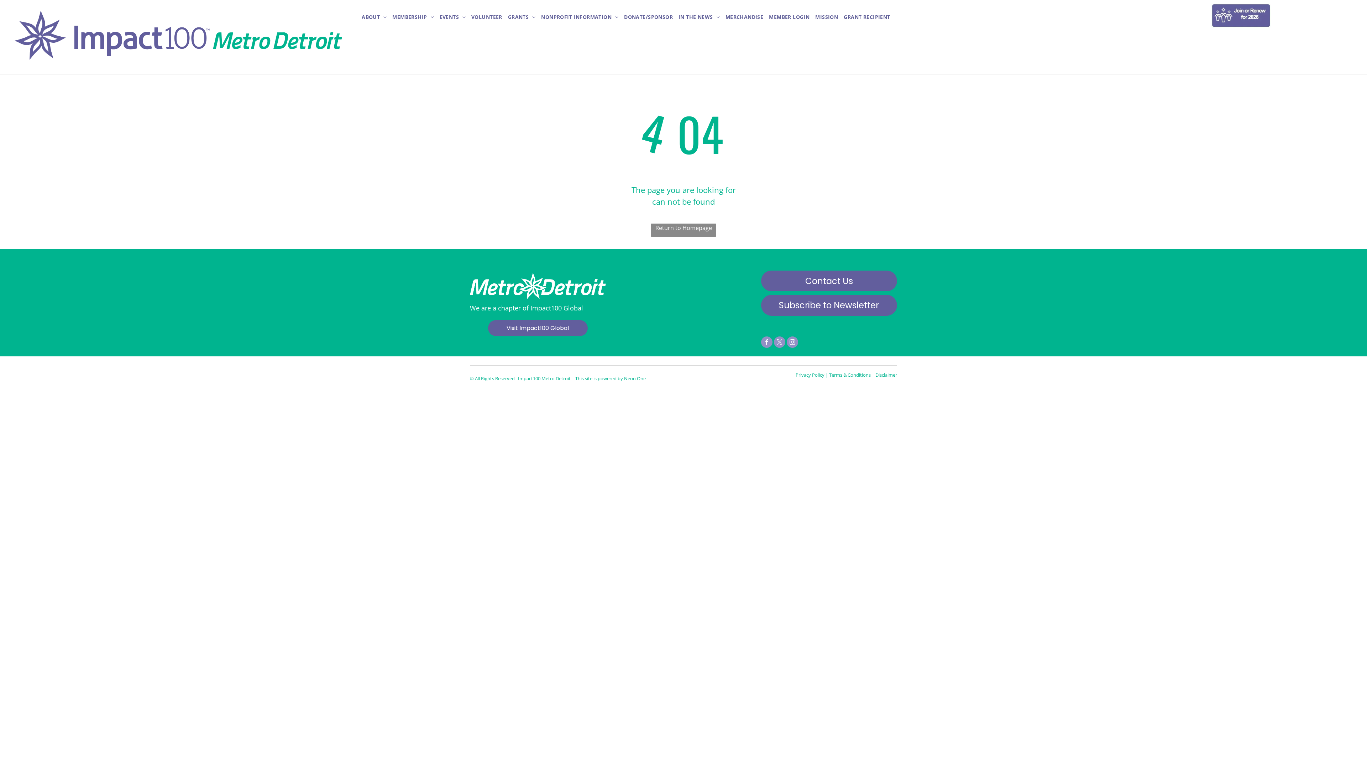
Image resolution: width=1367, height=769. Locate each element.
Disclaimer (886, 375)
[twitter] (779, 343)
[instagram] (792, 343)
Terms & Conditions (850, 375)
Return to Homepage (683, 228)
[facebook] (766, 343)
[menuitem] (374, 17)
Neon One (635, 378)
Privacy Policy (810, 375)
